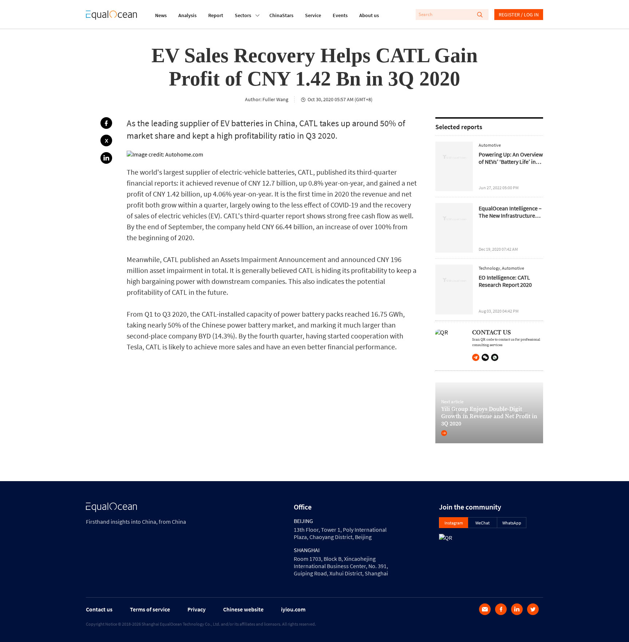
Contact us (99, 609)
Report (215, 15)
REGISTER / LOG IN (519, 14)
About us (369, 15)
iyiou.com (293, 609)
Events (340, 15)
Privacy (196, 609)
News (161, 15)
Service (313, 15)
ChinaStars (281, 15)
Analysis (187, 15)
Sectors (243, 15)
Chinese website (243, 609)
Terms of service (150, 609)
